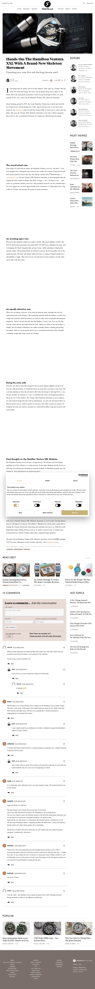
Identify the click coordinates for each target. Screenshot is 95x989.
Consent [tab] (19, 480)
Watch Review (18, 549)
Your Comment (9, 607)
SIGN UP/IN (90, 3)
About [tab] (75, 480)
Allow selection (48, 512)
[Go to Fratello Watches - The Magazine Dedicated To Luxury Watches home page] (47, 2)
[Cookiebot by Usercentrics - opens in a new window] (80, 475)
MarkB (9, 781)
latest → (89, 558)
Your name (8, 619)
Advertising (12, 968)
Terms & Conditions (80, 970)
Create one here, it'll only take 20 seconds (45, 636)
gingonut (10, 846)
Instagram (59, 964)
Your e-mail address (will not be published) (46, 619)
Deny (20, 512)
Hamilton (19, 110)
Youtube (59, 966)
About (67, 9)
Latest (19, 9)
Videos (74, 9)
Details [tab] (47, 480)
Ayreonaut (10, 744)
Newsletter (12, 975)
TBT (36, 966)
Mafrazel (10, 801)
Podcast (61, 9)
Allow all (74, 512)
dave (13, 669)
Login (9, 636)
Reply (12, 664)
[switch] (37, 505)
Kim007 (9, 701)
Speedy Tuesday (36, 962)
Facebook (59, 962)
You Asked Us (35, 968)
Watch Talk (36, 970)
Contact (12, 977)
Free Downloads (12, 970)
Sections (26, 9)
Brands (34, 9)
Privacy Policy (78, 972)
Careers (12, 966)
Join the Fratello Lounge (12, 962)
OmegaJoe (10, 873)
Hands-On (10, 549)
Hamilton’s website (52, 542)
